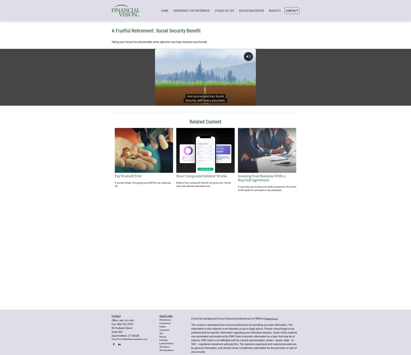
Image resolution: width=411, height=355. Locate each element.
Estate (162, 326)
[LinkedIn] (119, 344)
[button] (165, 10)
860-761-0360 (126, 320)
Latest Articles (166, 343)
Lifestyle (163, 340)
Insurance (164, 330)
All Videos (164, 347)
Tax (161, 333)
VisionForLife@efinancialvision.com (130, 339)
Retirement (165, 320)
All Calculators (166, 350)
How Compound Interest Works (201, 176)
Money (162, 336)
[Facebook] (114, 344)
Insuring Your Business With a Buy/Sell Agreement (261, 178)
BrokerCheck (271, 318)
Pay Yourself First (128, 176)
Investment (165, 323)
